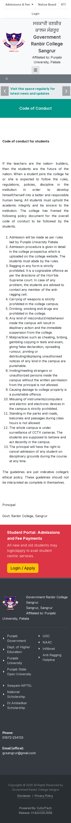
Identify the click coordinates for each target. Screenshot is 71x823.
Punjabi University (14, 660)
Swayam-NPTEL (19, 686)
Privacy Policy (44, 795)
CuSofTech (44, 808)
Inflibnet (49, 649)
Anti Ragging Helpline (52, 657)
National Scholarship (16, 694)
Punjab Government (16, 638)
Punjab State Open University (19, 671)
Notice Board (47, 4)
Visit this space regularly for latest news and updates (32, 91)
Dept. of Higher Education (18, 649)
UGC (46, 636)
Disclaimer (24, 795)
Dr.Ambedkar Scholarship (17, 705)
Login (35, 13)
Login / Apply (22, 568)
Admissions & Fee (18, 4)
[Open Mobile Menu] (35, 70)
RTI (63, 4)
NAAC (47, 642)
